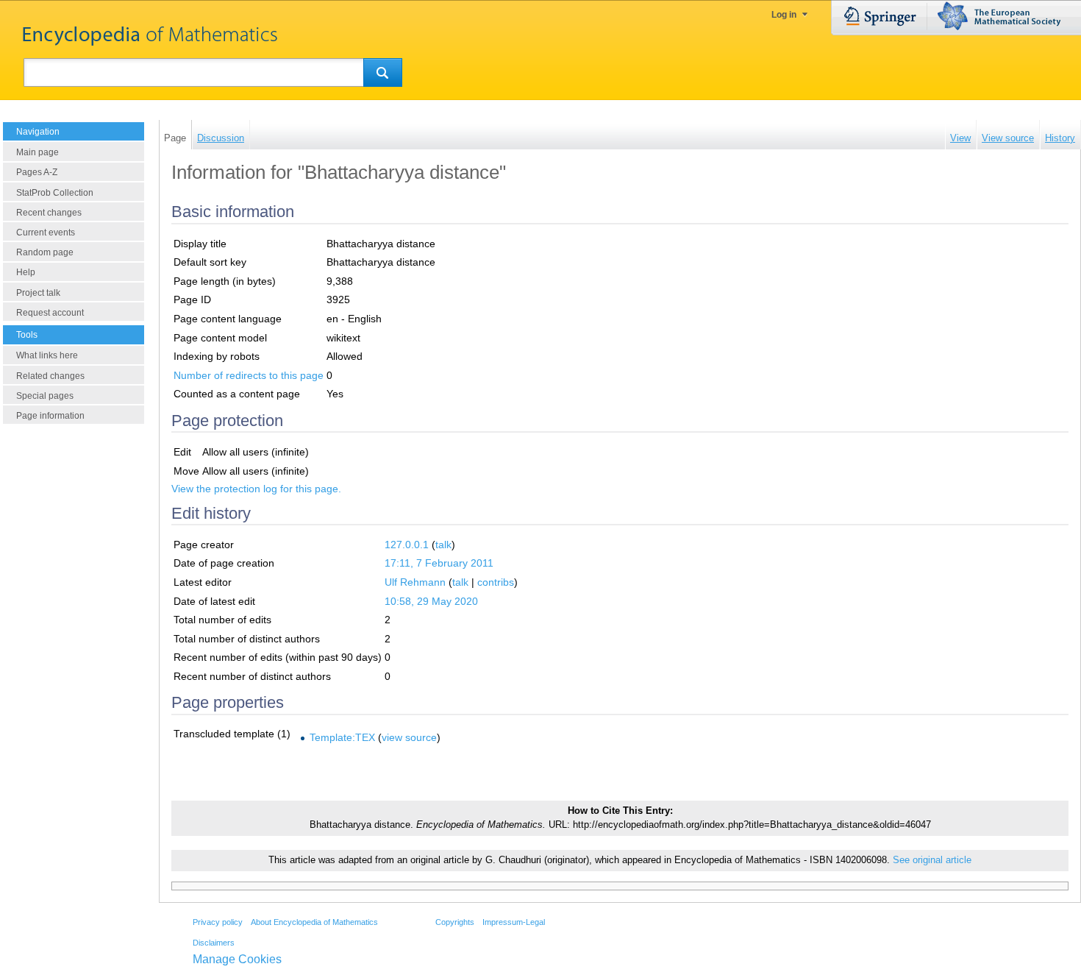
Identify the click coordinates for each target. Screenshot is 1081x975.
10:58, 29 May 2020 (431, 601)
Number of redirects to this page (249, 375)
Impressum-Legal (513, 922)
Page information (50, 416)
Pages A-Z (36, 172)
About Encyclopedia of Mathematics (314, 922)
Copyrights (454, 922)
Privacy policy (218, 922)
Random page (45, 252)
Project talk (38, 293)
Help (25, 272)
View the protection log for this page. (256, 488)
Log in (783, 15)
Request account (50, 313)
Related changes (50, 376)
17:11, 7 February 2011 (439, 563)
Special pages (45, 396)
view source (409, 737)
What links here (47, 355)
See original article (932, 860)
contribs (495, 582)
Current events (45, 232)
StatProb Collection (54, 193)
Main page (37, 152)
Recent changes (49, 213)
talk (443, 544)
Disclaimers (214, 942)
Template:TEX (342, 737)
